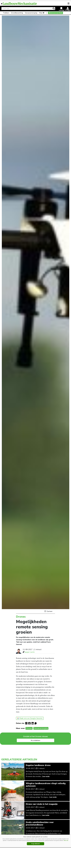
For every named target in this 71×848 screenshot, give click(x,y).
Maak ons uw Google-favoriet (31, 718)
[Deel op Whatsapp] (26, 723)
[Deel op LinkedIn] (33, 723)
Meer (41, 13)
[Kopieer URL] (36, 723)
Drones (29, 728)
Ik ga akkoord (36, 843)
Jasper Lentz (30, 652)
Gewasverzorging (31, 13)
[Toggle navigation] (69, 3)
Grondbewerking (17, 13)
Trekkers (6, 13)
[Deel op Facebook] (29, 723)
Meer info (66, 840)
